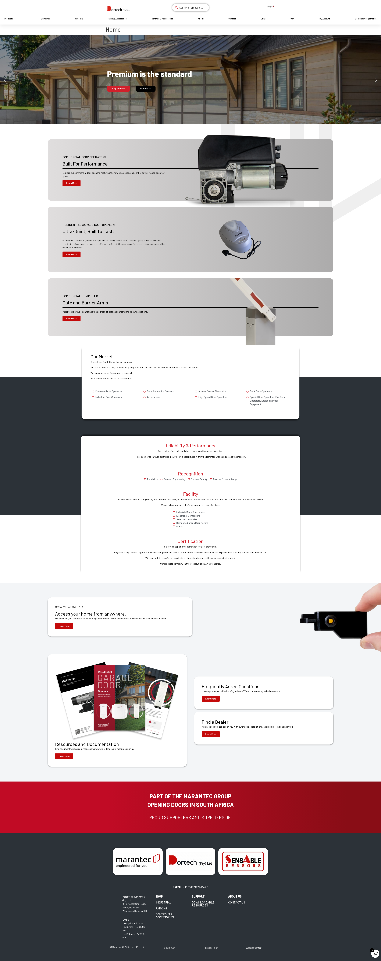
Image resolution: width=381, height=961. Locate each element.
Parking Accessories (117, 18)
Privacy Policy (211, 947)
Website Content (254, 947)
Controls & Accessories (162, 18)
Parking (161, 908)
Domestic (45, 18)
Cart (293, 18)
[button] (4, 79)
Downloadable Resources (203, 904)
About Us (235, 896)
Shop (263, 18)
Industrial (79, 18)
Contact (232, 18)
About (201, 18)
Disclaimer (169, 947)
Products (8, 18)
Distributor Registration (366, 18)
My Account (325, 18)
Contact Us (236, 902)
